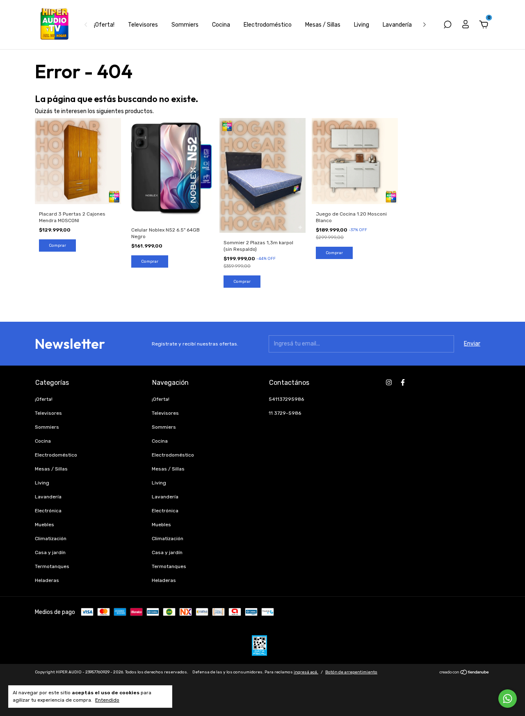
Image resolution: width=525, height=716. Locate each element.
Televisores (143, 24)
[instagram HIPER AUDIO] (389, 382)
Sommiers (185, 24)
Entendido (107, 700)
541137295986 (286, 399)
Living (361, 24)
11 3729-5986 (285, 413)
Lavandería (397, 24)
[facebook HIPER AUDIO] (402, 382)
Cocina (221, 24)
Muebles (44, 524)
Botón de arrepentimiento (351, 672)
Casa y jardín (50, 552)
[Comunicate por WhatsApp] (507, 698)
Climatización (50, 538)
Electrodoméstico (268, 24)
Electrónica (48, 511)
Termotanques (52, 566)
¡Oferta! (104, 24)
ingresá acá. (306, 672)
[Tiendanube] (464, 673)
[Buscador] (447, 25)
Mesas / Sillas (322, 24)
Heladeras (47, 580)
